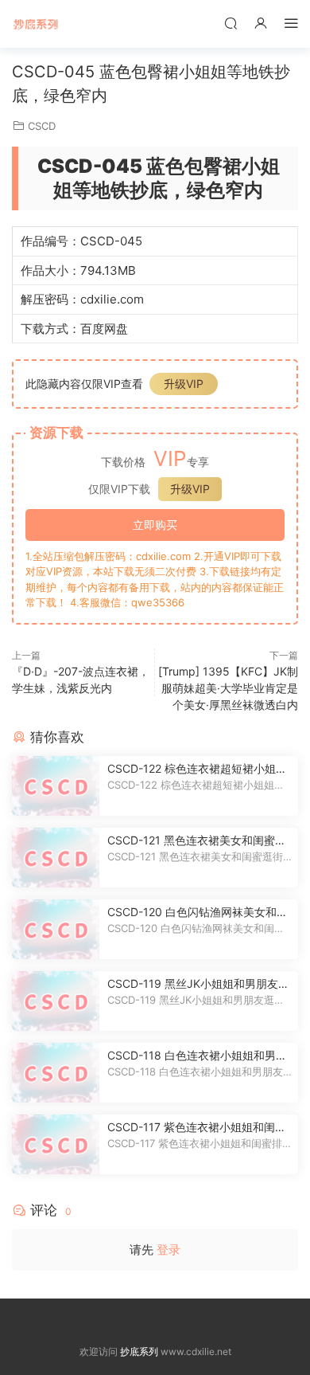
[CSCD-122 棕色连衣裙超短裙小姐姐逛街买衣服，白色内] (55, 786)
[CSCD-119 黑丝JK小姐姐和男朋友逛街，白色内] (55, 1001)
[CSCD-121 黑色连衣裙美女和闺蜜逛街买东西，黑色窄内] (55, 857)
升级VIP (183, 383)
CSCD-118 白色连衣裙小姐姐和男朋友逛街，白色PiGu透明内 (197, 1056)
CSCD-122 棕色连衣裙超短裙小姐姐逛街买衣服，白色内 (197, 769)
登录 (168, 1249)
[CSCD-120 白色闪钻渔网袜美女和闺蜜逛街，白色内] (55, 929)
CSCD (42, 125)
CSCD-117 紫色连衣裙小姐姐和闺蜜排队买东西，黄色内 (196, 1127)
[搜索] (230, 22)
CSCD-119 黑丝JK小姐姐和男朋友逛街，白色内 (198, 984)
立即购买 (155, 524)
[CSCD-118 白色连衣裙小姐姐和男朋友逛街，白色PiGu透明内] (55, 1073)
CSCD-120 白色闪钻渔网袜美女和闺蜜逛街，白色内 (197, 912)
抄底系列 (36, 24)
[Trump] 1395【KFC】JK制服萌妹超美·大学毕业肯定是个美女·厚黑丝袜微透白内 (228, 687)
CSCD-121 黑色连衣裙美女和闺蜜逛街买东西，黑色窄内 (196, 840)
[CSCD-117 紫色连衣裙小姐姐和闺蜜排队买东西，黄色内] (55, 1144)
